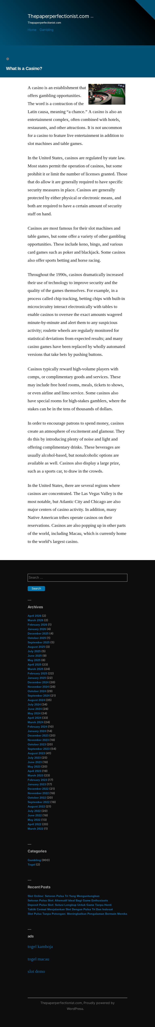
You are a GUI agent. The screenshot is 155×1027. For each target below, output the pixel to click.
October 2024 (37, 691)
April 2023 (34, 771)
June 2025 (35, 655)
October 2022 (37, 797)
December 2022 (38, 788)
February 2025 (37, 673)
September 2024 (39, 695)
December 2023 (38, 735)
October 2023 (37, 744)
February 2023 (37, 779)
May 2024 (34, 713)
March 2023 (35, 775)
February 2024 (37, 726)
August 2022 (36, 806)
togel (31, 864)
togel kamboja (40, 946)
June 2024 (35, 708)
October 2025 (37, 638)
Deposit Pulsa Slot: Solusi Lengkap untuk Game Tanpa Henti (70, 904)
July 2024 (34, 704)
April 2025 (34, 664)
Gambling (46, 30)
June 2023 (35, 762)
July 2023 (34, 757)
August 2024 (36, 700)
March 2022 (35, 828)
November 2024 (38, 686)
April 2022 (34, 824)
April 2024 (34, 717)
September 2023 (39, 748)
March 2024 (35, 722)
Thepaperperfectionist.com (58, 16)
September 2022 (39, 802)
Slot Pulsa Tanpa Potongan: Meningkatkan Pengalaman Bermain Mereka (77, 913)
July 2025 (34, 651)
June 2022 (35, 815)
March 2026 (35, 620)
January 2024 (37, 731)
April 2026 (34, 615)
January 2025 (37, 677)
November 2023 (38, 740)
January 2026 (37, 629)
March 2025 (35, 669)
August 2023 (36, 753)
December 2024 (38, 682)
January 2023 (37, 784)
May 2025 (34, 660)
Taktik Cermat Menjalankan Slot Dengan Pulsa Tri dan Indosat (70, 909)
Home (32, 30)
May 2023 (34, 766)
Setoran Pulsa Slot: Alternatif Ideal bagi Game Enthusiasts (68, 900)
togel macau (38, 959)
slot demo (36, 971)
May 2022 (34, 819)
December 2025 (38, 633)
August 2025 (36, 646)
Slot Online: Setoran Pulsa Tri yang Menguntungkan (63, 896)
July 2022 (34, 810)
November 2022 (38, 793)
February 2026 (37, 624)
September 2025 (39, 642)
